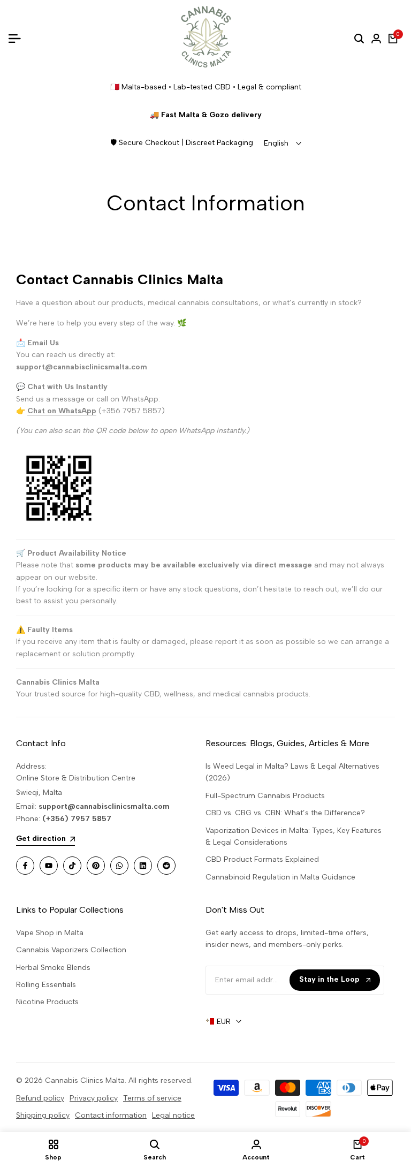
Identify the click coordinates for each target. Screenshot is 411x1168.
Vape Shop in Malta (49, 932)
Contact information (111, 1115)
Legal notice (173, 1115)
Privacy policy (94, 1098)
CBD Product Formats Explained (262, 859)
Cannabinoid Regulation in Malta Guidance (280, 877)
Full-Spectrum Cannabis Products (265, 795)
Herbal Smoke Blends (53, 967)
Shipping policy (43, 1115)
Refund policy (40, 1098)
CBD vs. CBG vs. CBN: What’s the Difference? (285, 812)
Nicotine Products (47, 1001)
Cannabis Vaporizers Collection (71, 949)
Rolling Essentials (46, 984)
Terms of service (152, 1098)
